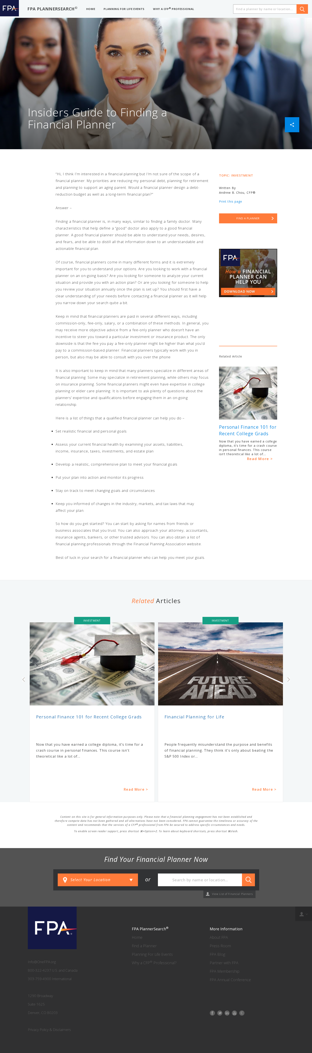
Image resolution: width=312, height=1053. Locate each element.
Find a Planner (144, 945)
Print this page (230, 201)
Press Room (220, 945)
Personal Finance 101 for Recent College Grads (89, 717)
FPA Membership (224, 971)
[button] (292, 124)
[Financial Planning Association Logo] (9, 9)
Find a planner (248, 218)
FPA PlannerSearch (52, 9)
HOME (90, 9)
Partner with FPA (224, 962)
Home (137, 937)
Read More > (260, 458)
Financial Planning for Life (194, 717)
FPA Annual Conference (230, 979)
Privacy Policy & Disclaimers (49, 1029)
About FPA (219, 937)
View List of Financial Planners (232, 894)
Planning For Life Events (152, 954)
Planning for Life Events (124, 9)
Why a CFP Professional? (154, 962)
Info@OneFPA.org (42, 961)
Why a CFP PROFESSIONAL (173, 9)
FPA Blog (217, 954)
